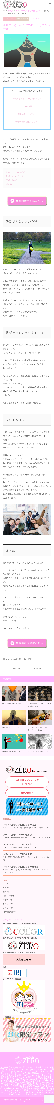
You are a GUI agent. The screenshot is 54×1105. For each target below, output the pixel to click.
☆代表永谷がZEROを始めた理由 (27, 99)
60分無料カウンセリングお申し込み (27, 782)
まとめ (9, 184)
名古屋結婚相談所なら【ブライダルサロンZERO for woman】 (24, 1100)
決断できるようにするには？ (18, 176)
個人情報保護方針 (9, 912)
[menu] (50, 4)
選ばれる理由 (8, 900)
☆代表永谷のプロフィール (27, 114)
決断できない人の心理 (15, 172)
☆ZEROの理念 (27, 106)
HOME (5, 881)
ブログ (10, 11)
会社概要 (6, 892)
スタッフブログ (9, 18)
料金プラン (7, 887)
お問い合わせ (27, 793)
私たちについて (9, 904)
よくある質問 (8, 908)
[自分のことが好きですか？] (39, 668)
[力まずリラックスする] (15, 668)
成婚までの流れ (9, 896)
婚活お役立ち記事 (22, 18)
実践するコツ (12, 180)
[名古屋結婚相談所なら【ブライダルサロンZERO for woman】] (27, 1062)
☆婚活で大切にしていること (27, 122)
